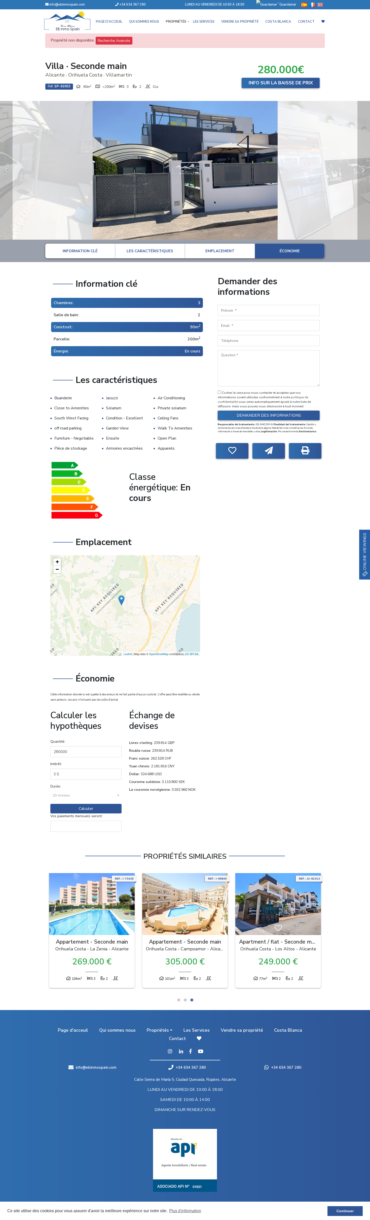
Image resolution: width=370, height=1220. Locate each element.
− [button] (57, 569)
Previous (6, 170)
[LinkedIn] (181, 1052)
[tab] (80, 251)
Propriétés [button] (176, 21)
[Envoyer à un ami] (268, 451)
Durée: (55, 786)
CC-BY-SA (191, 654)
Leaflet (128, 654)
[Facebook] (190, 1052)
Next (363, 170)
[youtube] (200, 1052)
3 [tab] (191, 999)
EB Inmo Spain (74, 20)
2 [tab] (185, 999)
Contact (306, 21)
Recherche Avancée (114, 40)
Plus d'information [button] (185, 1211)
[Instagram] (170, 1052)
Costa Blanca (278, 21)
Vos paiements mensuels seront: (76, 816)
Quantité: (57, 741)
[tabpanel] (92, 931)
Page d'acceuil (109, 21)
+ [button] (57, 562)
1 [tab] (178, 999)
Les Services (203, 21)
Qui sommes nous (144, 21)
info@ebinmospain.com (67, 4)
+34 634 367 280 (132, 4)
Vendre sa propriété (239, 21)
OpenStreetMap (158, 654)
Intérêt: (56, 764)
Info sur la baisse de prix (281, 83)
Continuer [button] (345, 1211)
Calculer (86, 808)
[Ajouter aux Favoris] (232, 451)
